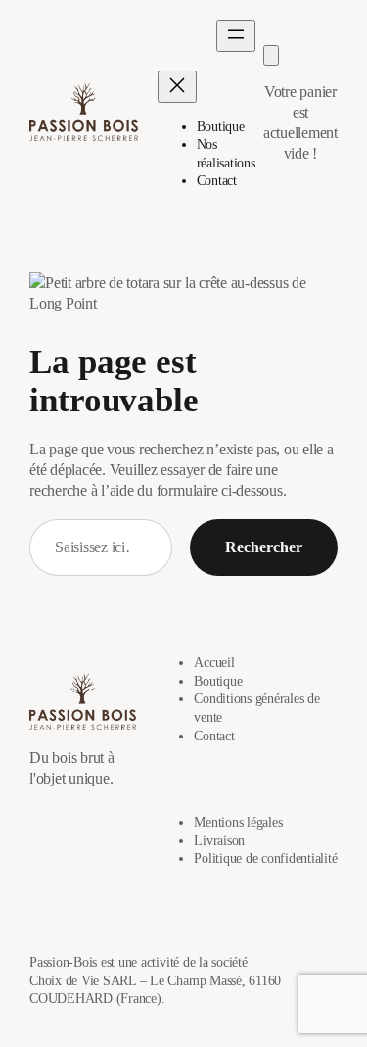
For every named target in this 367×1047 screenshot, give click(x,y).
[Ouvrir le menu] (235, 36)
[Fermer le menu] (177, 87)
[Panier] (271, 55)
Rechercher (263, 547)
